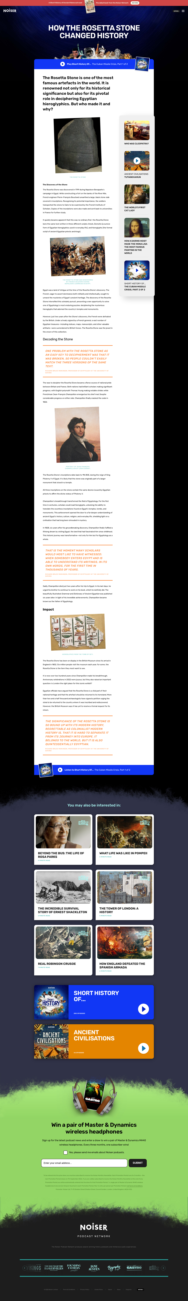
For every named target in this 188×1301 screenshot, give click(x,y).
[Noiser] (10, 11)
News (119, 1289)
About (110, 1289)
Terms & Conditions (69, 1289)
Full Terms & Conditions (135, 1186)
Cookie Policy (99, 1289)
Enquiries (129, 1289)
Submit (138, 1162)
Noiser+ (176, 11)
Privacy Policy (84, 1289)
